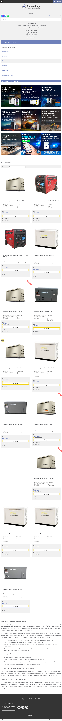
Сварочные (5, 65)
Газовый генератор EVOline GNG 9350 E (43, 311)
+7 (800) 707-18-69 (31, 30)
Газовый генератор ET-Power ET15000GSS (13, 533)
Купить (16, 216)
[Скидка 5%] (51, 144)
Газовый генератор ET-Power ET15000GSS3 (44, 533)
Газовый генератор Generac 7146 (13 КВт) (44, 424)
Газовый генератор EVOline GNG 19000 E (13, 589)
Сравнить (6, 220)
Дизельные (5, 56)
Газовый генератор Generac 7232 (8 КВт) (13, 311)
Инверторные (5, 70)
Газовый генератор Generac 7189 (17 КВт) (44, 478)
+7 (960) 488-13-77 (31, 35)
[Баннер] (11, 96)
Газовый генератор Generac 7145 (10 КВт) (13, 368)
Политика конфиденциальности (8, 710)
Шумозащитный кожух (8, 75)
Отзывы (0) (6, 218)
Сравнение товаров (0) (56, 15)
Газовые (4, 60)
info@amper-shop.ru (31, 37)
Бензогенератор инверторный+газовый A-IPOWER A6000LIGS (15, 256)
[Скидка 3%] (31, 144)
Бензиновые (5, 51)
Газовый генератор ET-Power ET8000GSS (44, 255)
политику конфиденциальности (42, 719)
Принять (51, 719)
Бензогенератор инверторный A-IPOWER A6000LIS (46, 200)
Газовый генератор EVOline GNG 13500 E (13, 424)
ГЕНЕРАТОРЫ (8, 162)
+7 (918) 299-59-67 (31, 33)
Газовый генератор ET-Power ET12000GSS (44, 368)
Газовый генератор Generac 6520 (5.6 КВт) (13, 200)
